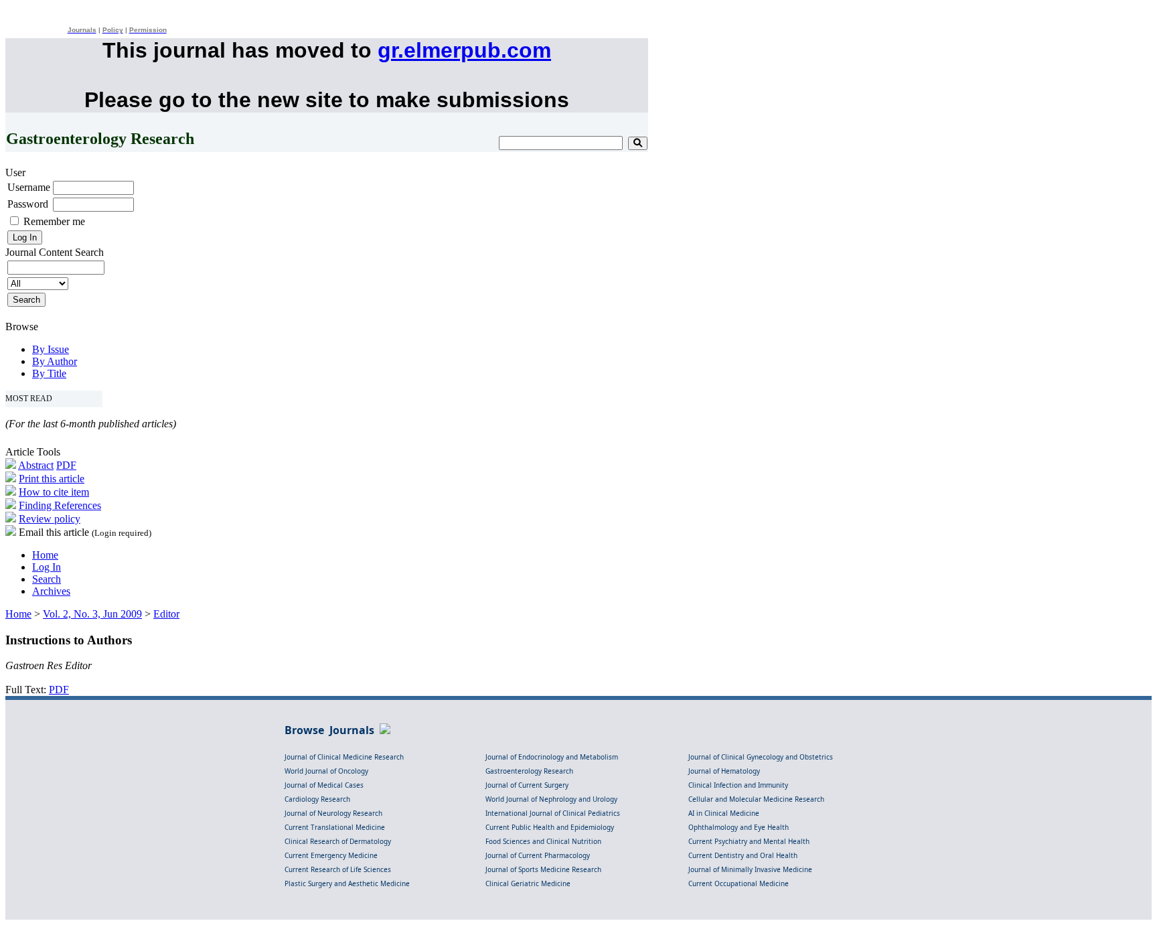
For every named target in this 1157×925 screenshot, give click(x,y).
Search (46, 579)
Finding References (60, 505)
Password (27, 204)
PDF (66, 465)
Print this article (51, 478)
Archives (51, 591)
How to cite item (54, 492)
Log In (46, 567)
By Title (49, 373)
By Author (54, 361)
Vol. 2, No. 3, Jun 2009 (92, 614)
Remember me (54, 221)
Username (28, 187)
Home (45, 555)
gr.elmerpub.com (464, 50)
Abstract (36, 465)
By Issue (50, 349)
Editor (166, 614)
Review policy (49, 518)
